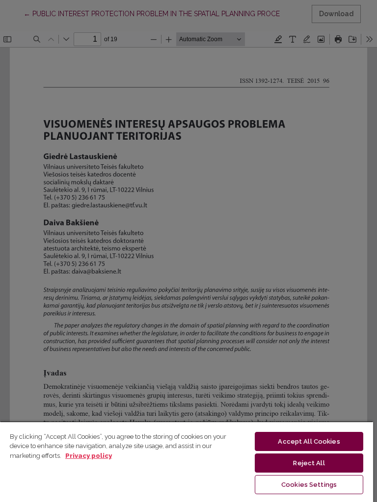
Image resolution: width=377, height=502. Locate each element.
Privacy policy (88, 455)
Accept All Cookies (309, 441)
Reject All (308, 463)
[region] (186, 461)
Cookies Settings (309, 484)
